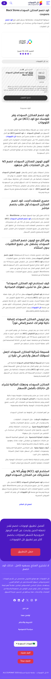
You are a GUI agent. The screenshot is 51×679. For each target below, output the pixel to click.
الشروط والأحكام (25, 623)
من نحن (25, 609)
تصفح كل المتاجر (25, 504)
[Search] (11, 3)
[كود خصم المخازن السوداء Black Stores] (41, 75)
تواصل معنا (25, 616)
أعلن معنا (4, 3)
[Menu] (48, 3)
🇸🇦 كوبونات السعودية (25, 644)
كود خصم (9, 20)
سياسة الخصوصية (25, 630)
